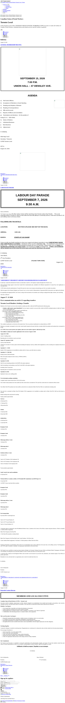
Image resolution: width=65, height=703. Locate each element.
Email (4, 682)
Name (2, 681)
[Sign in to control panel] (6, 694)
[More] (8, 4)
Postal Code (3, 683)
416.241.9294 (8, 688)
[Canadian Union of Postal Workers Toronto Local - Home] (13, 2)
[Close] (2, 29)
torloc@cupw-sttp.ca (9, 687)
